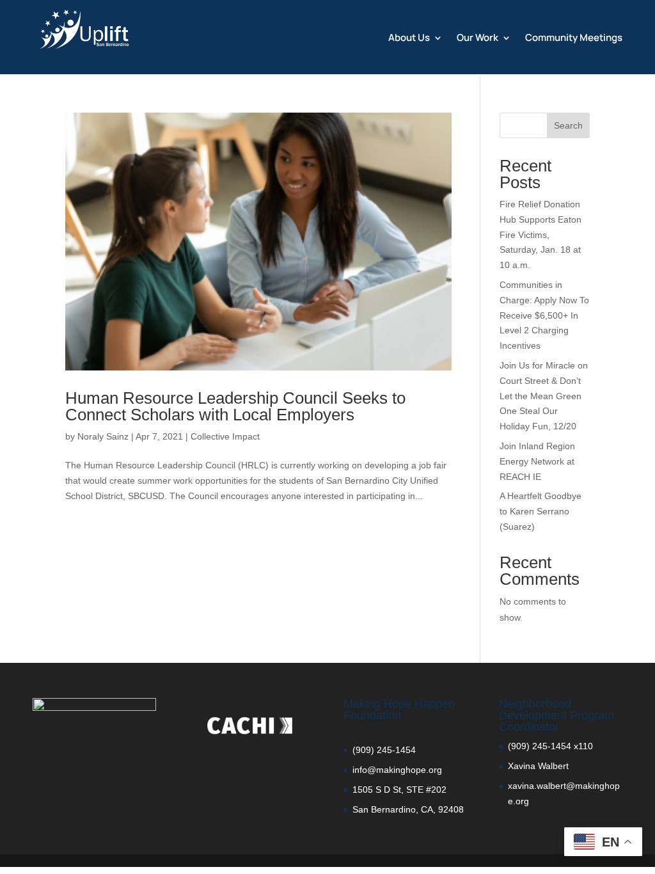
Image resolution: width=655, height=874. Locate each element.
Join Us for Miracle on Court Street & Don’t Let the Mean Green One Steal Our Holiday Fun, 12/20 (544, 395)
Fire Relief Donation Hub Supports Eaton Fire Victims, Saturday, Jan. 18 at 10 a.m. (540, 234)
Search (568, 125)
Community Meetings (573, 38)
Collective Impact (225, 436)
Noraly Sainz (103, 436)
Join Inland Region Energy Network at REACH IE (537, 461)
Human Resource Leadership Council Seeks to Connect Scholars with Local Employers (235, 406)
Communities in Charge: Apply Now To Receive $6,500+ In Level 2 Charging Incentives (544, 315)
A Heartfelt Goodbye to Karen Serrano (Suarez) (540, 511)
